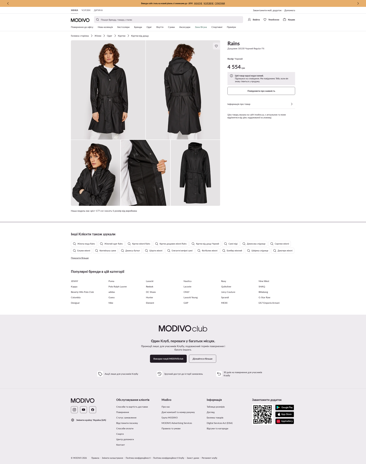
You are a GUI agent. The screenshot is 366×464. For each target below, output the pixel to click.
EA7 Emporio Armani (269, 302)
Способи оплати (124, 428)
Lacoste (187, 286)
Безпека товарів (215, 417)
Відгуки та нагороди (217, 428)
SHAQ (262, 286)
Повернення (122, 412)
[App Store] (284, 414)
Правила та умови (171, 428)
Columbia (75, 297)
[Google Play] (284, 407)
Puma (111, 281)
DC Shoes (151, 292)
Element (150, 302)
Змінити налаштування (112, 458)
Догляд (211, 412)
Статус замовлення (126, 417)
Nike (111, 302)
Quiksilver (226, 286)
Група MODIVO (170, 417)
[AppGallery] (284, 421)
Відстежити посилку (127, 423)
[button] (108, 90)
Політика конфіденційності (138, 458)
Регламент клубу (209, 458)
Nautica (187, 281)
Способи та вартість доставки (132, 406)
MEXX (224, 302)
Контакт (120, 444)
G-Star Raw (264, 297)
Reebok (149, 286)
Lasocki (149, 281)
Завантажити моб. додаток (267, 10)
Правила (95, 458)
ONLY (186, 292)
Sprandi (225, 297)
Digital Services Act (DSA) (219, 423)
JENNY (74, 281)
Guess (112, 297)
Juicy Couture (228, 292)
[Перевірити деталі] (291, 104)
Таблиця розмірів (216, 406)
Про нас (166, 406)
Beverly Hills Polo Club (82, 292)
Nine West (264, 281)
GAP (186, 302)
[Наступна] (358, 3)
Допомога (289, 10)
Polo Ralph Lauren (118, 286)
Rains (233, 43)
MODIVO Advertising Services (177, 423)
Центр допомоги (125, 439)
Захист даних (193, 458)
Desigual (75, 302)
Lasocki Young (191, 297)
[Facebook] (92, 409)
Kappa (74, 286)
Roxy (223, 281)
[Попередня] (8, 3)
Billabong (263, 292)
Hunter (149, 297)
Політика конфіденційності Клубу (168, 458)
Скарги (120, 433)
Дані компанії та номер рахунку (178, 412)
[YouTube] (83, 409)
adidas (112, 292)
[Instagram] (74, 409)
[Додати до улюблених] (216, 46)
